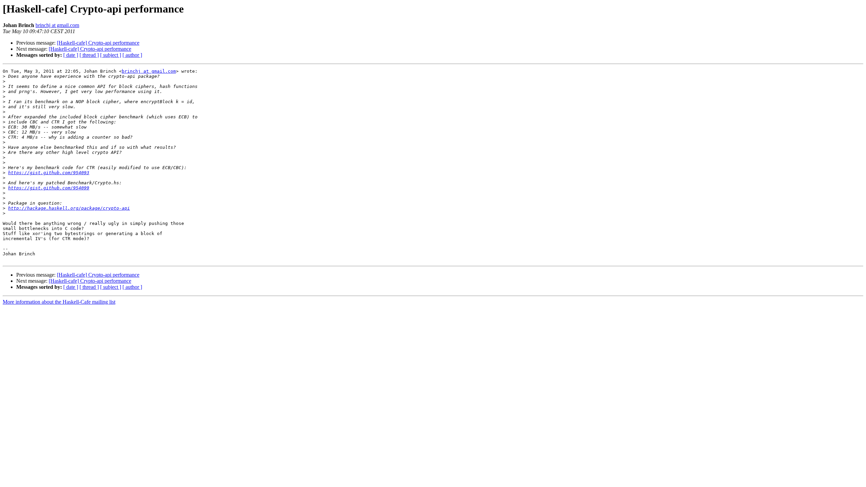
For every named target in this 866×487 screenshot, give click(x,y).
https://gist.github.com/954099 (48, 187)
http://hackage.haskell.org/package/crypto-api (69, 208)
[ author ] (132, 55)
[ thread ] (89, 55)
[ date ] (70, 55)
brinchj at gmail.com (57, 25)
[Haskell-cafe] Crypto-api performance (98, 43)
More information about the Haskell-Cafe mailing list (59, 302)
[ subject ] (110, 55)
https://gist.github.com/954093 (48, 172)
